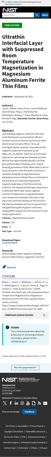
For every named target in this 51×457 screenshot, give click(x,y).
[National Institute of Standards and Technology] (20, 379)
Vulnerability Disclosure (35, 431)
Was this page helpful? (25, 367)
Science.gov (23, 448)
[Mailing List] (45, 403)
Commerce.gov (10, 448)
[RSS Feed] (39, 403)
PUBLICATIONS (12, 25)
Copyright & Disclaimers (13, 431)
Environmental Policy (36, 437)
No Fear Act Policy (11, 437)
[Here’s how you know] (25, 3)
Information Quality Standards (33, 442)
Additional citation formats (19, 315)
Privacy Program (36, 426)
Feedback (29, 411)
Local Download (9, 242)
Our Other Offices (30, 398)
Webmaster (6, 398)
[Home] (10, 10)
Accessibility (23, 426)
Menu (45, 14)
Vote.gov (43, 448)
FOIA (23, 437)
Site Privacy (10, 426)
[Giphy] (34, 403)
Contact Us (18, 398)
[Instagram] (22, 403)
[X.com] (5, 403)
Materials (11, 267)
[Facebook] (11, 403)
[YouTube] (28, 403)
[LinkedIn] (16, 403)
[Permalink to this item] (14, 105)
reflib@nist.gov (18, 341)
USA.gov (34, 448)
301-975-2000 (7, 393)
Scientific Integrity (11, 442)
